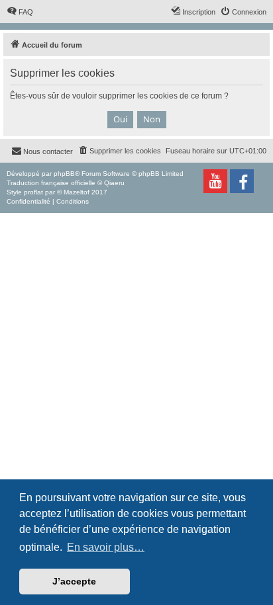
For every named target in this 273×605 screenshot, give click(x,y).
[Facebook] (242, 181)
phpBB (64, 173)
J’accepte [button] (74, 581)
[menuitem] (20, 12)
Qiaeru (114, 182)
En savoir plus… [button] (105, 547)
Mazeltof (76, 192)
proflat (33, 192)
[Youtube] (215, 181)
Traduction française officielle (51, 182)
